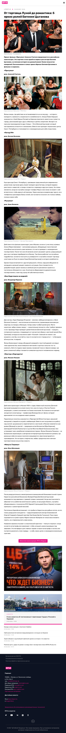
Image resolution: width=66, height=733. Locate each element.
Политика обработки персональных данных (18, 661)
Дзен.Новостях (12, 699)
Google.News (10, 701)
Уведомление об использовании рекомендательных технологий (25, 707)
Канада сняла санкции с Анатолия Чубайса (17, 627)
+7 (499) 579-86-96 (13, 681)
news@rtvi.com (19, 685)
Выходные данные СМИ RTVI (13, 656)
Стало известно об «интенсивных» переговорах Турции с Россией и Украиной (31, 618)
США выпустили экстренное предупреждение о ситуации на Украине (26, 633)
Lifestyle (7, 9)
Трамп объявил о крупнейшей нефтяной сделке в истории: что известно (26, 639)
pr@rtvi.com (18, 687)
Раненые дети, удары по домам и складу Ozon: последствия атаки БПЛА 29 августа (30, 644)
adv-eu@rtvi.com (19, 689)
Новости (10, 614)
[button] (64, 2)
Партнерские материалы (12, 691)
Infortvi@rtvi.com (23, 683)
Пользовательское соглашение (14, 658)
